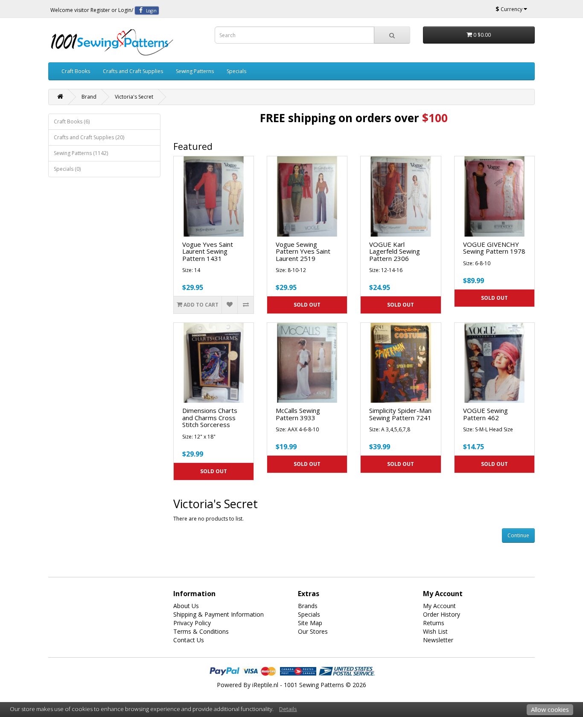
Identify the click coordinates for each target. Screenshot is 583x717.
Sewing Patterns (195, 71)
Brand (89, 96)
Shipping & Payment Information (218, 614)
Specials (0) (67, 169)
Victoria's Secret (134, 96)
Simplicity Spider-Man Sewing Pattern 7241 (400, 414)
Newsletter (438, 640)
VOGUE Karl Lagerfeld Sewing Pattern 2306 (394, 251)
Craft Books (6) (72, 121)
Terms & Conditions (201, 631)
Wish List (435, 631)
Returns (433, 623)
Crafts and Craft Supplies (133, 71)
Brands (308, 606)
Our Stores (313, 631)
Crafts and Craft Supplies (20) (89, 137)
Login (124, 10)
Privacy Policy (192, 623)
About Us (186, 606)
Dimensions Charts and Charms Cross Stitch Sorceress (209, 417)
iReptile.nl (265, 685)
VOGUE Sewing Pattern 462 (485, 414)
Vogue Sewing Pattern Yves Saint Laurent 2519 (303, 251)
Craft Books (75, 71)
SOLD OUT (307, 304)
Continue (518, 535)
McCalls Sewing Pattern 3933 (298, 414)
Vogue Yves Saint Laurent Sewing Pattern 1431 (207, 251)
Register (100, 10)
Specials (236, 71)
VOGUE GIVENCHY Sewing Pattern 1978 (494, 248)
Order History (441, 614)
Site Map (310, 623)
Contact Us (188, 640)
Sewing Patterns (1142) (81, 153)
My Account (439, 606)
